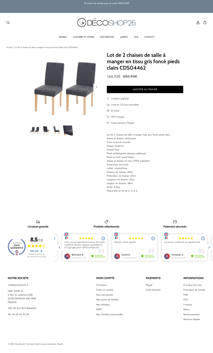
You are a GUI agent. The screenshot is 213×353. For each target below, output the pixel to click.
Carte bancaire (153, 289)
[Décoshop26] (106, 22)
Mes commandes (104, 294)
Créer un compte (104, 289)
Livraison (187, 304)
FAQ (136, 36)
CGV (185, 299)
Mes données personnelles (109, 314)
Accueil (9, 47)
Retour (186, 309)
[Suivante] (96, 87)
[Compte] (197, 22)
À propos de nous (192, 285)
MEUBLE (63, 36)
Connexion (101, 285)
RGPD (99, 309)
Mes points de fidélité (107, 299)
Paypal (149, 285)
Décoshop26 (20, 344)
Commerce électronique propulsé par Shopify (45, 344)
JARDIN (124, 36)
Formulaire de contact (194, 289)
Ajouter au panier (145, 89)
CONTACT (149, 36)
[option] (65, 87)
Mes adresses (103, 304)
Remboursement (191, 314)
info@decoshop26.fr (18, 285)
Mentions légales (191, 319)
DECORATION (107, 36)
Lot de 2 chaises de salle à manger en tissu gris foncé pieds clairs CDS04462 (46, 47)
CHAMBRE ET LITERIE (83, 36)
